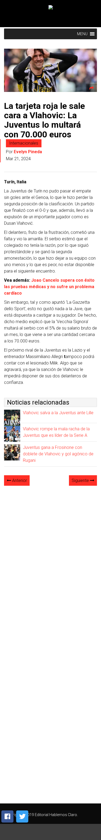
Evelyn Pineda (28, 151)
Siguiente (81, 480)
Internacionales (23, 143)
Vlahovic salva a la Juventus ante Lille (58, 412)
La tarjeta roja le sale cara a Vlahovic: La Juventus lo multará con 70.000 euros (44, 120)
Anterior (19, 480)
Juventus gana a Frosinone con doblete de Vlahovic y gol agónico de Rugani (58, 454)
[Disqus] (50, 557)
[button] (82, 33)
